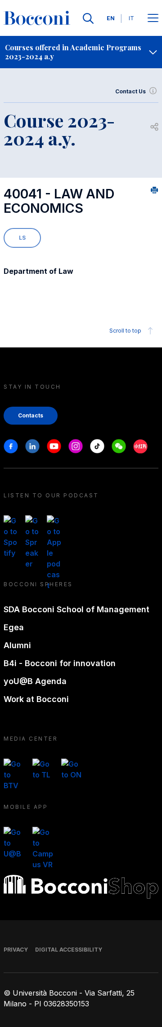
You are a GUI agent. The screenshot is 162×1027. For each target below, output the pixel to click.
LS (22, 237)
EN (111, 18)
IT (131, 18)
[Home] (37, 18)
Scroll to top (125, 330)
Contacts (30, 415)
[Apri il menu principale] (153, 18)
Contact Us (130, 91)
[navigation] (81, 52)
